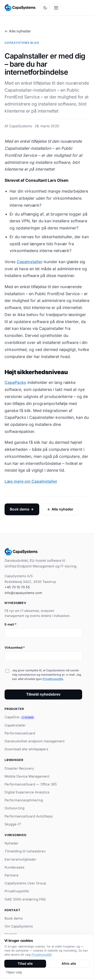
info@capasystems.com (23, 593)
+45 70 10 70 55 (17, 587)
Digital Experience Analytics (27, 792)
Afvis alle (69, 963)
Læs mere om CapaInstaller (31, 481)
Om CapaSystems (19, 926)
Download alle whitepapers (26, 749)
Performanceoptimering (24, 800)
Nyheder (11, 843)
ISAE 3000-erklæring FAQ (25, 899)
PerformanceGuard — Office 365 (31, 784)
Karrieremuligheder (20, 859)
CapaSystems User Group (25, 883)
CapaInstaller (29, 261)
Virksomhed (15, 647)
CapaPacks (15, 382)
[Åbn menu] (56, 7)
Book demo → (22, 509)
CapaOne (19, 717)
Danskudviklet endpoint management (35, 741)
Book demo (14, 918)
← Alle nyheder (18, 31)
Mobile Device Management (27, 776)
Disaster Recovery (19, 768)
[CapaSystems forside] (20, 7)
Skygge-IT (13, 824)
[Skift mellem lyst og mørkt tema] (45, 7)
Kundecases (14, 867)
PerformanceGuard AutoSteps (29, 816)
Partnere (11, 875)
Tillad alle (25, 963)
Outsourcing (14, 808)
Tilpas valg (14, 972)
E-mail (10, 624)
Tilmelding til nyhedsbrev (25, 851)
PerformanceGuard (20, 733)
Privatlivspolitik (53, 679)
